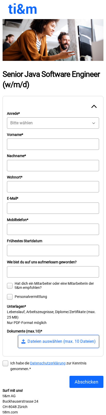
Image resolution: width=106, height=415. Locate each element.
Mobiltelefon (17, 220)
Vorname (15, 135)
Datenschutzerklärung (48, 363)
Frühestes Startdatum (24, 241)
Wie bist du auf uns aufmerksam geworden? (42, 262)
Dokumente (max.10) (24, 331)
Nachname (16, 156)
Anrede (13, 114)
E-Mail (12, 198)
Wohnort (14, 177)
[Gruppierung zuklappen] (94, 106)
